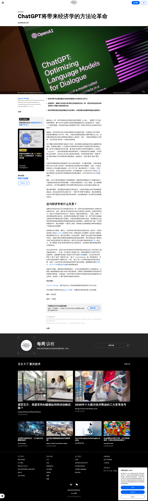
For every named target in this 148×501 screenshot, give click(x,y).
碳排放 (63, 264)
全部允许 (132, 492)
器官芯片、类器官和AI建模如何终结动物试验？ (44, 406)
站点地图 (74, 493)
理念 (90, 252)
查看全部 (127, 364)
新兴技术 (21, 12)
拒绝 (133, 487)
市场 (81, 255)
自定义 (133, 496)
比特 (95, 173)
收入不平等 (53, 264)
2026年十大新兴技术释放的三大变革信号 (100, 404)
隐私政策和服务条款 (74, 490)
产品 (93, 240)
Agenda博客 (68, 290)
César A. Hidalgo (23, 98)
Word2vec (59, 233)
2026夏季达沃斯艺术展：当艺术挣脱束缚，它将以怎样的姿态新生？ (116, 439)
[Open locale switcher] (2, 496)
